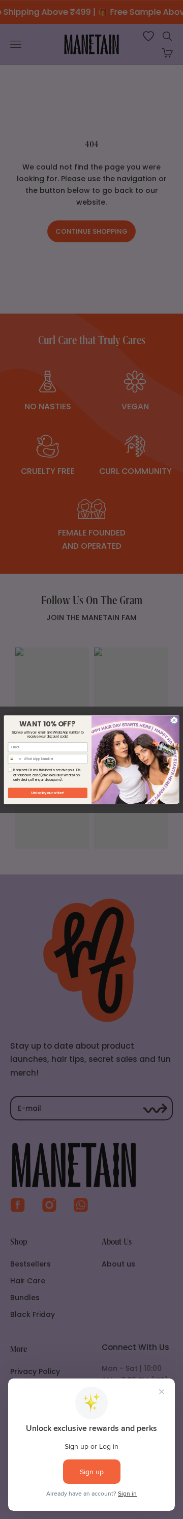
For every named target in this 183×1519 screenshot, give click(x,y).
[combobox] (15, 758)
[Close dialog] (174, 720)
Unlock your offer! (47, 792)
